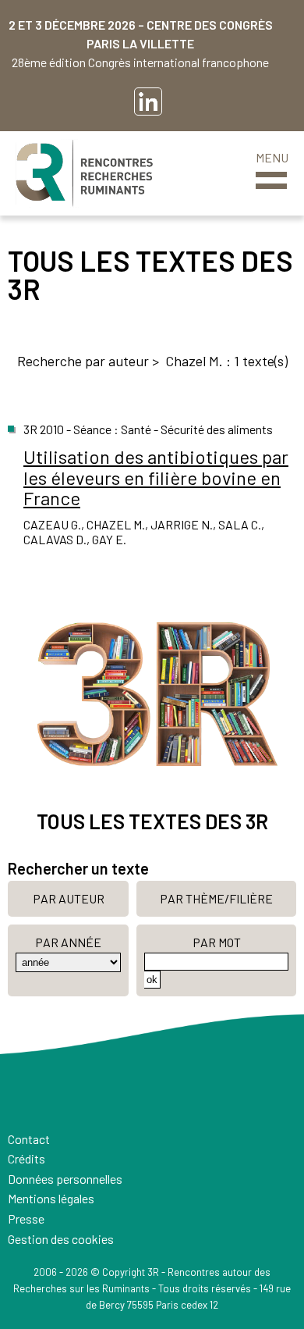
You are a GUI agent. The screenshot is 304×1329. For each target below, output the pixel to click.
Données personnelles (65, 1178)
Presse (26, 1218)
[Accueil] (84, 173)
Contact (29, 1138)
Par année (68, 942)
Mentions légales (51, 1198)
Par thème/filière (216, 898)
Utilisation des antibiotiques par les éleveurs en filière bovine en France (155, 477)
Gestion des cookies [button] (61, 1238)
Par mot (217, 942)
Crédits (26, 1158)
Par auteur (68, 898)
